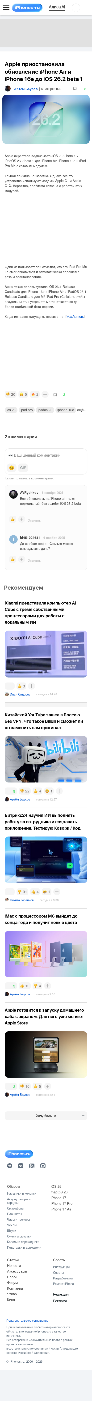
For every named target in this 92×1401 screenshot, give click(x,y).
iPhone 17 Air (61, 1208)
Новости (14, 1265)
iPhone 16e (65, 409)
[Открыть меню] (6, 8)
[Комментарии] (10, 686)
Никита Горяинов (22, 900)
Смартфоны (15, 1208)
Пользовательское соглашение (27, 1320)
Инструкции (61, 1267)
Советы (59, 1259)
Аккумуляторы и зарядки (18, 1201)
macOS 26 (59, 1191)
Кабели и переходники (23, 1241)
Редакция (61, 1294)
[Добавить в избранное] (75, 89)
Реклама (60, 1300)
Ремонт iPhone (63, 1283)
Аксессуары (17, 1271)
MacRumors (75, 316)
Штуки (11, 1230)
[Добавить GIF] (23, 468)
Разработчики (63, 1278)
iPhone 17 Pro (61, 1203)
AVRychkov (29, 492)
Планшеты (14, 1213)
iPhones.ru (17, 1361)
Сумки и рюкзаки (19, 1236)
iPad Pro (27, 409)
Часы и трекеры (18, 1219)
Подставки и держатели (24, 1247)
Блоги (12, 1276)
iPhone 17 (58, 1197)
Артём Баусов (20, 799)
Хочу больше (46, 1116)
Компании (15, 1288)
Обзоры (13, 1186)
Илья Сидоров (20, 694)
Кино (11, 1299)
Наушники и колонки (21, 1193)
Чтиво (12, 1293)
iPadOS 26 (45, 409)
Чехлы (12, 1225)
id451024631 (30, 537)
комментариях (42, 478)
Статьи (13, 1259)
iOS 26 (11, 409)
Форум (12, 1282)
